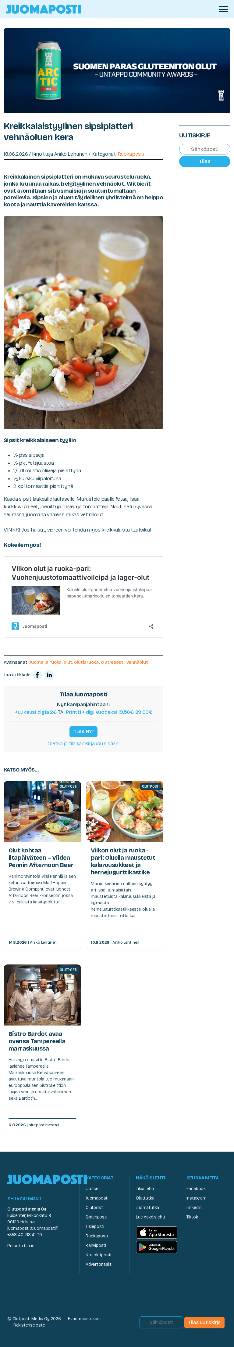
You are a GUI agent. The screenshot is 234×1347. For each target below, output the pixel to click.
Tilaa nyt (83, 731)
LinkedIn (194, 1207)
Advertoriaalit (99, 1264)
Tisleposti (95, 1226)
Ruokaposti (131, 154)
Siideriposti (96, 1217)
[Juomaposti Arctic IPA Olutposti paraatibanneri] (117, 70)
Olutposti (95, 1207)
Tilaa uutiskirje (204, 1322)
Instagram (196, 1198)
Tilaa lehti (145, 1188)
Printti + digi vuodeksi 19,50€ (109, 712)
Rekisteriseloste (29, 1325)
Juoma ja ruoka (45, 662)
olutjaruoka (86, 662)
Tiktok (192, 1217)
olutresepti (113, 662)
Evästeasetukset (84, 1318)
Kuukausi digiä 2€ (35, 712)
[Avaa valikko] (223, 9)
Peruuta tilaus (20, 1245)
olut (68, 662)
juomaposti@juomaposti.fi (32, 1228)
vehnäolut (137, 662)
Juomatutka (147, 1207)
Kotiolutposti (98, 1255)
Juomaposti (97, 1198)
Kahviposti (96, 1245)
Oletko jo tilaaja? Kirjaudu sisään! (83, 743)
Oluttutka (145, 1198)
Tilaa (205, 161)
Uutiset (93, 1188)
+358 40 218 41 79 (24, 1234)
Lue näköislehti (150, 1217)
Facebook (196, 1188)
